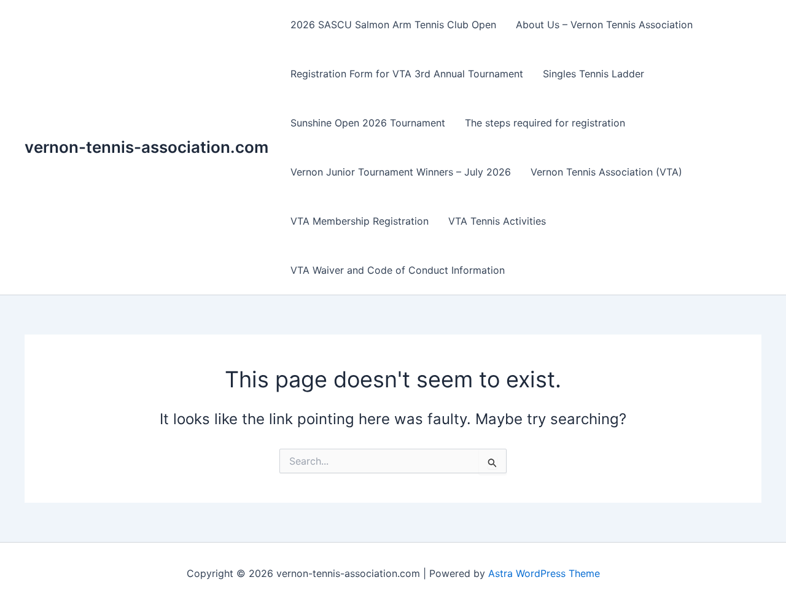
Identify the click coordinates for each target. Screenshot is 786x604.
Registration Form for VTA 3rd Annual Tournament (406, 74)
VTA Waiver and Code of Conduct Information (397, 270)
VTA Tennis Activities (497, 221)
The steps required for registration (545, 123)
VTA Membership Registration (359, 221)
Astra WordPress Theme (544, 573)
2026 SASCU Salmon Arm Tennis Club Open (393, 24)
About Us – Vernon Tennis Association (604, 24)
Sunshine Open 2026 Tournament (367, 123)
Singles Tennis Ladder (593, 74)
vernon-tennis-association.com (146, 147)
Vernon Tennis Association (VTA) (606, 172)
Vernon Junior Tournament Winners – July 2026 (400, 172)
